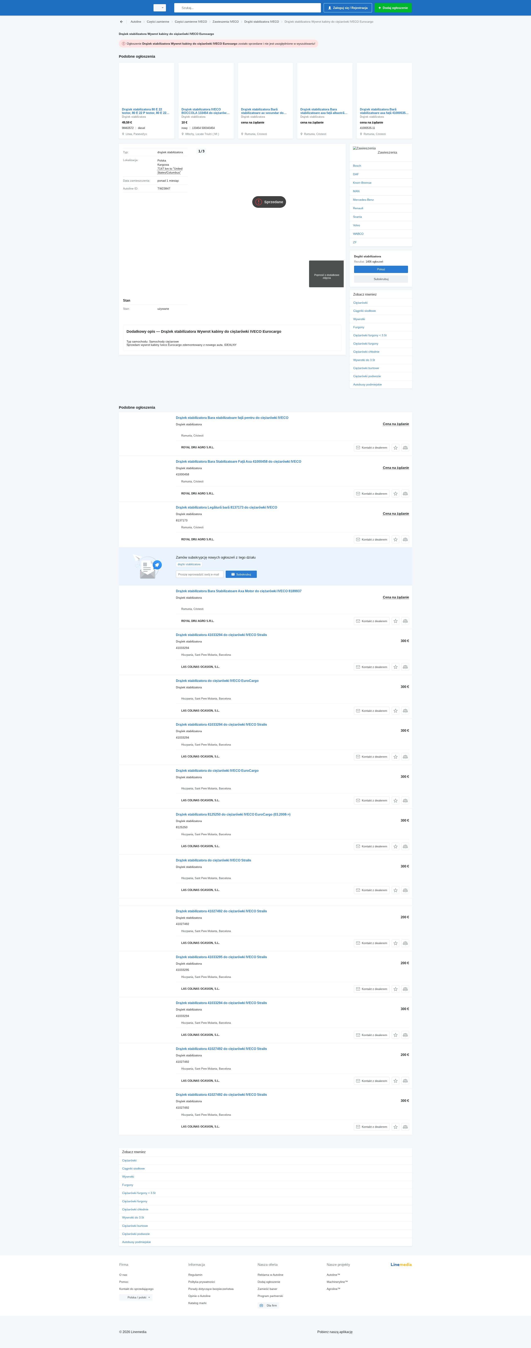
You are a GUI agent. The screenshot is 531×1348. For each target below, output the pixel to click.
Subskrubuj (243, 574)
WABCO (358, 233)
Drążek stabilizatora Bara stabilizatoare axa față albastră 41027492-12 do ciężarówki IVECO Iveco (322, 111)
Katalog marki (197, 1303)
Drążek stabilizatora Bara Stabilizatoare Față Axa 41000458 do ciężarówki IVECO (238, 461)
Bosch (357, 165)
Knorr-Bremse (362, 182)
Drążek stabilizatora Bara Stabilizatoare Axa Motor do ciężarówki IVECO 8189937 (239, 591)
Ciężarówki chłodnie (366, 351)
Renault (358, 208)
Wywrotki (359, 319)
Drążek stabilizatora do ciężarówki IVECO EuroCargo (217, 681)
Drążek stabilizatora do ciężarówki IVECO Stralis (213, 860)
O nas (123, 1274)
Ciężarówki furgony (365, 343)
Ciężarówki (360, 302)
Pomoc (123, 1281)
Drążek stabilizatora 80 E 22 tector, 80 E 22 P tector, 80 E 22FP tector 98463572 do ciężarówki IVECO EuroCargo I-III (146, 111)
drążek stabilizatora (170, 152)
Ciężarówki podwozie (367, 376)
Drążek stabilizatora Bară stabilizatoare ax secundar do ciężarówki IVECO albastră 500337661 (262, 111)
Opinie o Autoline (199, 1296)
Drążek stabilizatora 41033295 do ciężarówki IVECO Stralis (221, 957)
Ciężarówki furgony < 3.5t (370, 335)
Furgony (358, 327)
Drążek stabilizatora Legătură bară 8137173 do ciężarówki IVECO (226, 507)
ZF (355, 242)
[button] (395, 447)
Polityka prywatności (201, 1281)
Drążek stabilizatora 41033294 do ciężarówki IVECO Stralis (221, 635)
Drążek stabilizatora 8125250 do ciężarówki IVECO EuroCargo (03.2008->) (233, 814)
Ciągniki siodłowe (364, 310)
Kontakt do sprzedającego (136, 1289)
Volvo (356, 225)
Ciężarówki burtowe (366, 368)
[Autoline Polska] (133, 8)
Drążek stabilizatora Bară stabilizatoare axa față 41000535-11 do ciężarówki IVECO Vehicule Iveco (384, 111)
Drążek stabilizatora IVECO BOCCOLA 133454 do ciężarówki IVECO (205, 111)
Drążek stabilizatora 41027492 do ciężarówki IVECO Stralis (221, 911)
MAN (356, 191)
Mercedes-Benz (363, 199)
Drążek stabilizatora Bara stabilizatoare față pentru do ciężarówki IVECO (232, 418)
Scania (357, 216)
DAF (356, 174)
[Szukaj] (178, 7)
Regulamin (195, 1274)
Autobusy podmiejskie (367, 384)
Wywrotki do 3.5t (364, 360)
